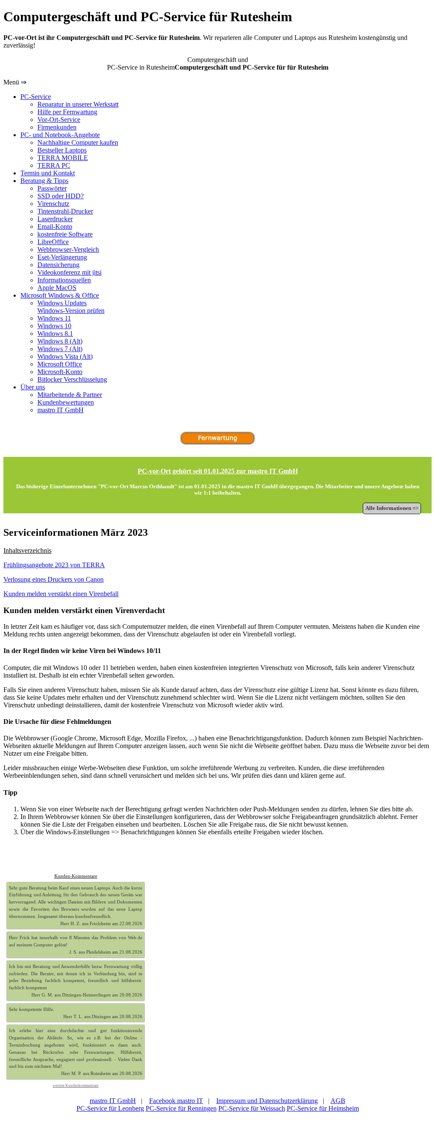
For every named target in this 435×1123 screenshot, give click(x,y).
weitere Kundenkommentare (76, 1086)
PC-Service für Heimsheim (323, 1108)
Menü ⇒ (14, 82)
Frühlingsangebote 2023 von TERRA (54, 565)
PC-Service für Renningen (181, 1108)
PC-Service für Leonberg (110, 1108)
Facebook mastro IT (176, 1100)
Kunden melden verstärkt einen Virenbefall (61, 593)
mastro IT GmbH (113, 1100)
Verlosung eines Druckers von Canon (53, 579)
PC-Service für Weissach (251, 1108)
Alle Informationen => (391, 508)
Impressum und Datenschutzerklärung (267, 1100)
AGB (337, 1100)
